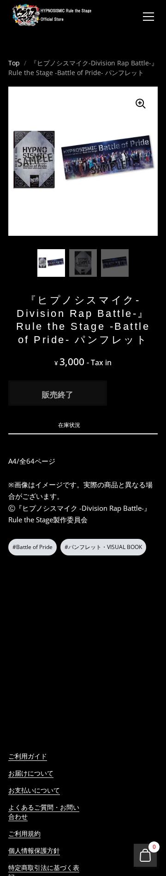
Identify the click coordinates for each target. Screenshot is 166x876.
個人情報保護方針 (34, 850)
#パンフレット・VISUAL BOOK (103, 547)
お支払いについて (34, 790)
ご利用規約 (24, 833)
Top (14, 62)
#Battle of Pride (32, 547)
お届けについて (30, 773)
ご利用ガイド (27, 756)
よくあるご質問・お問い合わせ (43, 812)
